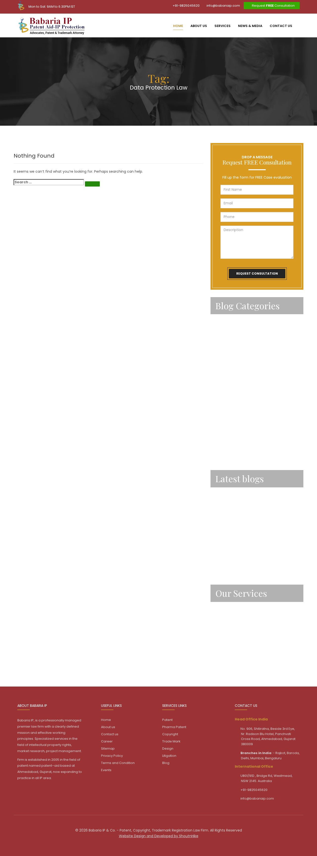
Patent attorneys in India (238, 361)
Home (106, 719)
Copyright (224, 621)
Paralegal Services (232, 334)
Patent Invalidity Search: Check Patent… (252, 548)
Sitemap (108, 748)
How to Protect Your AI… (237, 565)
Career (107, 741)
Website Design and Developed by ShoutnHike (158, 835)
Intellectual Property (234, 320)
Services (222, 26)
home (178, 26)
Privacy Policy (112, 755)
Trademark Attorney (234, 442)
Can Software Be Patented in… (243, 511)
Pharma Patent (174, 727)
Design (221, 648)
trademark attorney (233, 455)
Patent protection (232, 415)
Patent (221, 347)
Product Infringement (235, 428)
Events (106, 770)
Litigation (223, 662)
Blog (165, 763)
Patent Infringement (234, 374)
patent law (225, 388)
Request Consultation (273, 5)
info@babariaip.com (223, 5)
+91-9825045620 (186, 5)
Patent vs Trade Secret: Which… (244, 494)
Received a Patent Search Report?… (248, 529)
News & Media (250, 26)
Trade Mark (225, 635)
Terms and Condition (118, 763)
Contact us (281, 26)
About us (198, 26)
